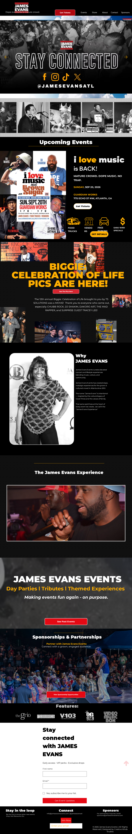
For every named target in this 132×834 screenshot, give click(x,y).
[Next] (126, 57)
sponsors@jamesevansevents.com (110, 815)
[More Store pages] (98, 12)
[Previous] (6, 57)
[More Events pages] (88, 12)
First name (47, 769)
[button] (66, 323)
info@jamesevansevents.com (58, 814)
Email (46, 781)
